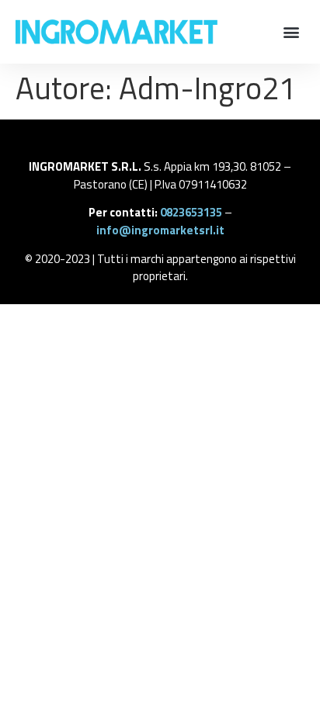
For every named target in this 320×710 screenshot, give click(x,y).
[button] (291, 32)
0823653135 (191, 212)
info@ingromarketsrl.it (160, 230)
